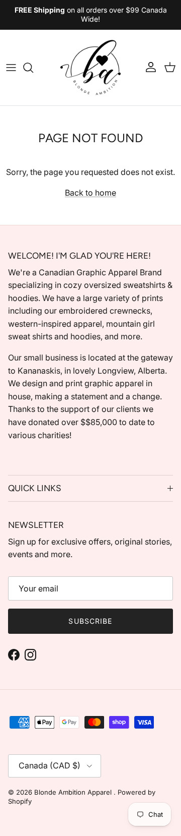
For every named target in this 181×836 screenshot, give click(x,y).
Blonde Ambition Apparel (74, 792)
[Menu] (11, 67)
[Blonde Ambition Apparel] (90, 67)
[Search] (33, 67)
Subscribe (90, 621)
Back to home (90, 193)
